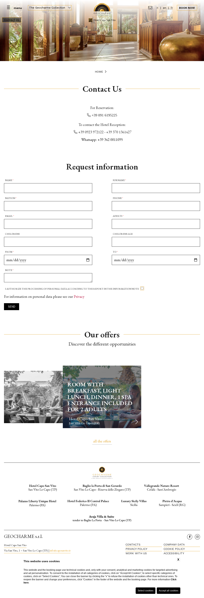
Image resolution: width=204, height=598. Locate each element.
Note (9, 270)
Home (99, 71)
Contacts (133, 544)
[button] (136, 421)
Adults (118, 216)
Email (9, 216)
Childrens (12, 234)
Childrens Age (123, 234)
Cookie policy (174, 548)
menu (18, 8)
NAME (9, 180)
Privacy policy (136, 548)
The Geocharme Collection (47, 7)
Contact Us (11, 19)
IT (157, 7)
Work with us (136, 553)
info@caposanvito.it (60, 550)
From (9, 251)
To (115, 251)
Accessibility (174, 553)
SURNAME (119, 180)
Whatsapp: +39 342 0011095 (102, 139)
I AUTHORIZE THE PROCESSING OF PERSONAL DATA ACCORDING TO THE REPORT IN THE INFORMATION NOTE (72, 288)
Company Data (174, 544)
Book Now (187, 7)
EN (164, 7)
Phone (118, 198)
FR (172, 7)
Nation (10, 198)
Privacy (79, 296)
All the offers (102, 441)
